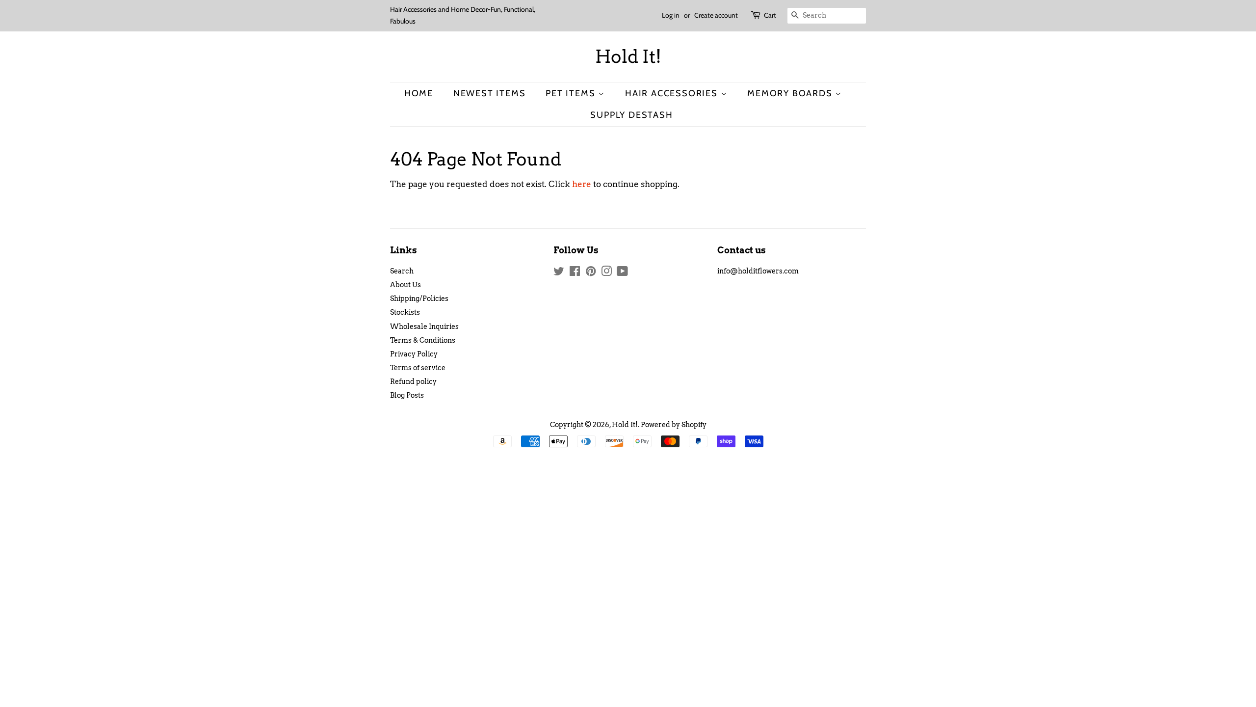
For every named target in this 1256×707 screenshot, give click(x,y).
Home (418, 93)
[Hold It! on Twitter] (558, 273)
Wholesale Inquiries (424, 326)
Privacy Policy (414, 354)
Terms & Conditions (422, 340)
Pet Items (572, 93)
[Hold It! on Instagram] (606, 273)
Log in (671, 15)
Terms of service (417, 367)
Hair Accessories (673, 93)
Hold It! (628, 56)
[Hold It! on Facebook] (574, 273)
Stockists (405, 312)
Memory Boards (791, 93)
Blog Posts (407, 395)
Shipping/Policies (419, 298)
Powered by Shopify (673, 424)
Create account (716, 15)
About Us (405, 284)
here (581, 184)
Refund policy (413, 381)
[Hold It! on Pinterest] (590, 273)
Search (402, 271)
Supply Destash (631, 114)
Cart (770, 15)
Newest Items (489, 93)
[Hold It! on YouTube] (622, 273)
